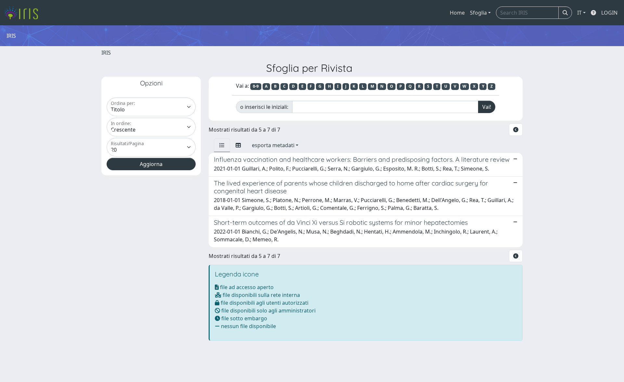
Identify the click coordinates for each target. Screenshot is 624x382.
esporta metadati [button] (273, 145)
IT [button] (579, 12)
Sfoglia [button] (478, 12)
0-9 (256, 86)
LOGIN (609, 12)
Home (457, 12)
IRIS (106, 52)
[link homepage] (23, 12)
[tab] (222, 145)
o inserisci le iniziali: (264, 106)
